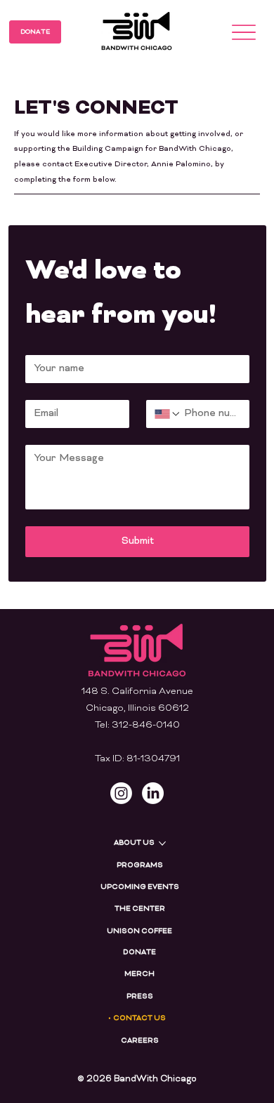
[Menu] (244, 32)
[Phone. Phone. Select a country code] (168, 414)
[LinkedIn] (153, 793)
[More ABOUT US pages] (162, 843)
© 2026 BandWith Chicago (137, 1079)
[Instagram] (121, 793)
